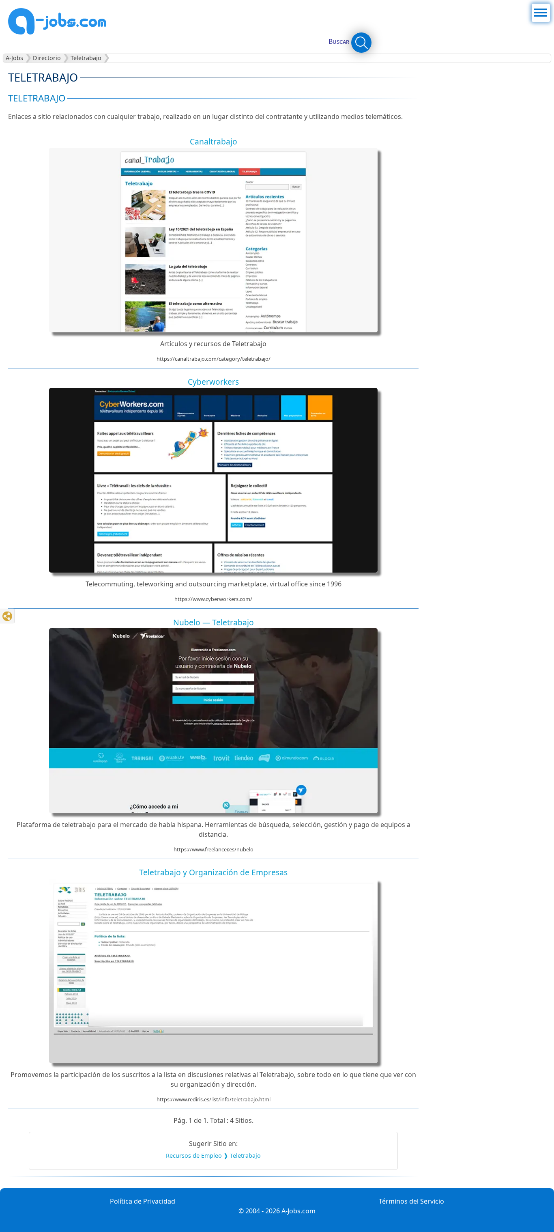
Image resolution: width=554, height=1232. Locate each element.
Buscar (339, 41)
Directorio (47, 58)
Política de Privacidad (142, 1201)
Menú (541, 8)
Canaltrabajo (213, 141)
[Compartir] (7, 616)
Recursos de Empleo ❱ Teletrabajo (213, 1155)
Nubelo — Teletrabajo (213, 622)
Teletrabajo (86, 58)
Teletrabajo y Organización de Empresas (213, 872)
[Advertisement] (488, 118)
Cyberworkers (213, 381)
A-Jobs (14, 58)
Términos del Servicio (411, 1201)
